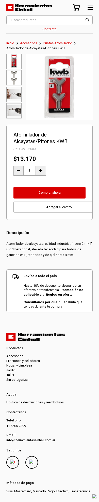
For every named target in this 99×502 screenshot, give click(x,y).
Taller (10, 375)
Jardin (10, 370)
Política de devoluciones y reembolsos (35, 402)
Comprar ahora (50, 192)
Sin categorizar (17, 380)
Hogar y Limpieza (19, 365)
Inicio (10, 43)
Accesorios (28, 43)
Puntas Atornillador (57, 43)
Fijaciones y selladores (23, 361)
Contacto (49, 29)
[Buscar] (87, 20)
